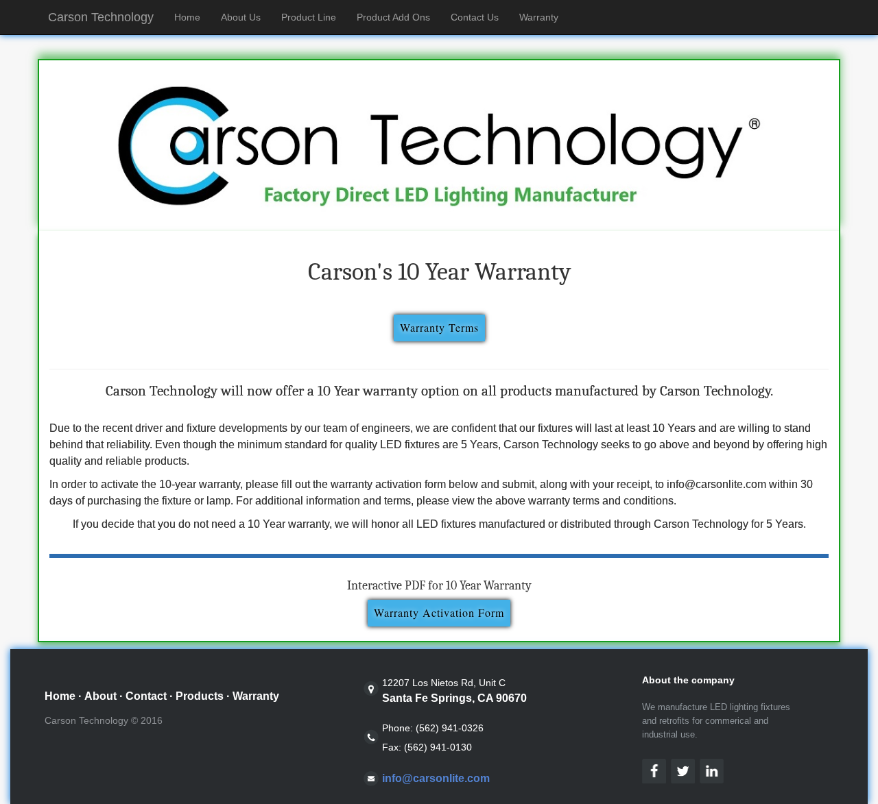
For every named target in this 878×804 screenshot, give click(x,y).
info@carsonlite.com (436, 778)
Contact (146, 696)
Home (192, 17)
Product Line (308, 17)
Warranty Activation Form (439, 612)
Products (200, 696)
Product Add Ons (393, 17)
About (100, 696)
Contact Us (475, 17)
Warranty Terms (439, 327)
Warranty (538, 17)
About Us (241, 17)
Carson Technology (101, 17)
